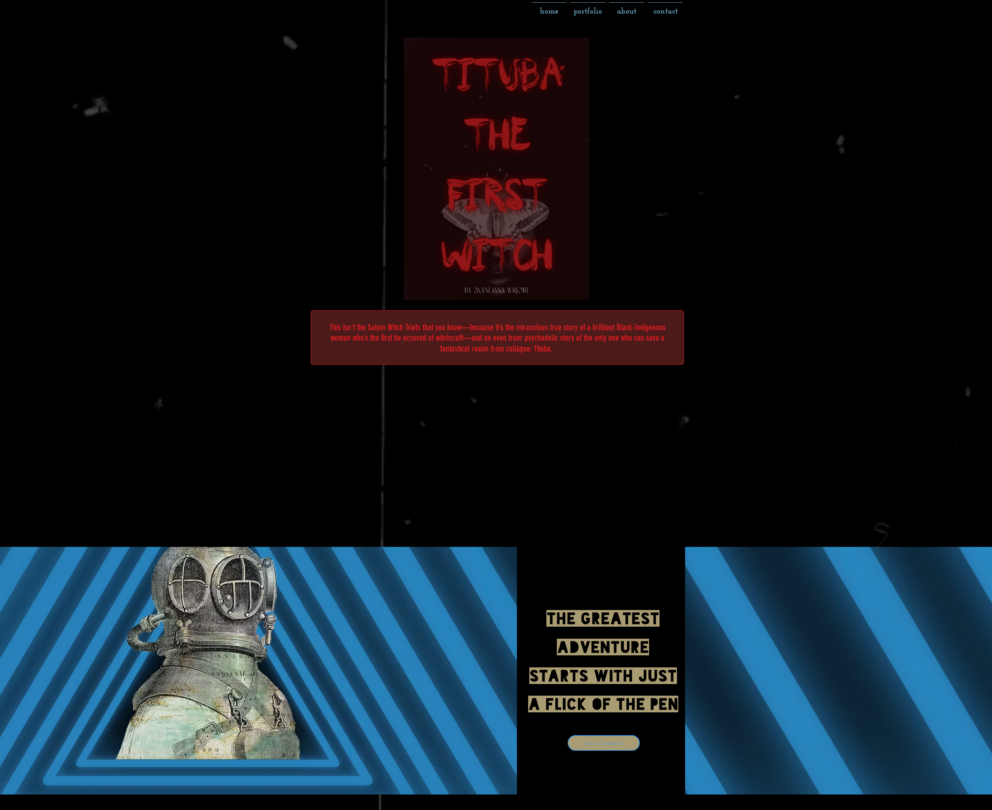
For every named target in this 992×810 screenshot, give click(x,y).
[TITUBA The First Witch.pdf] (496, 170)
